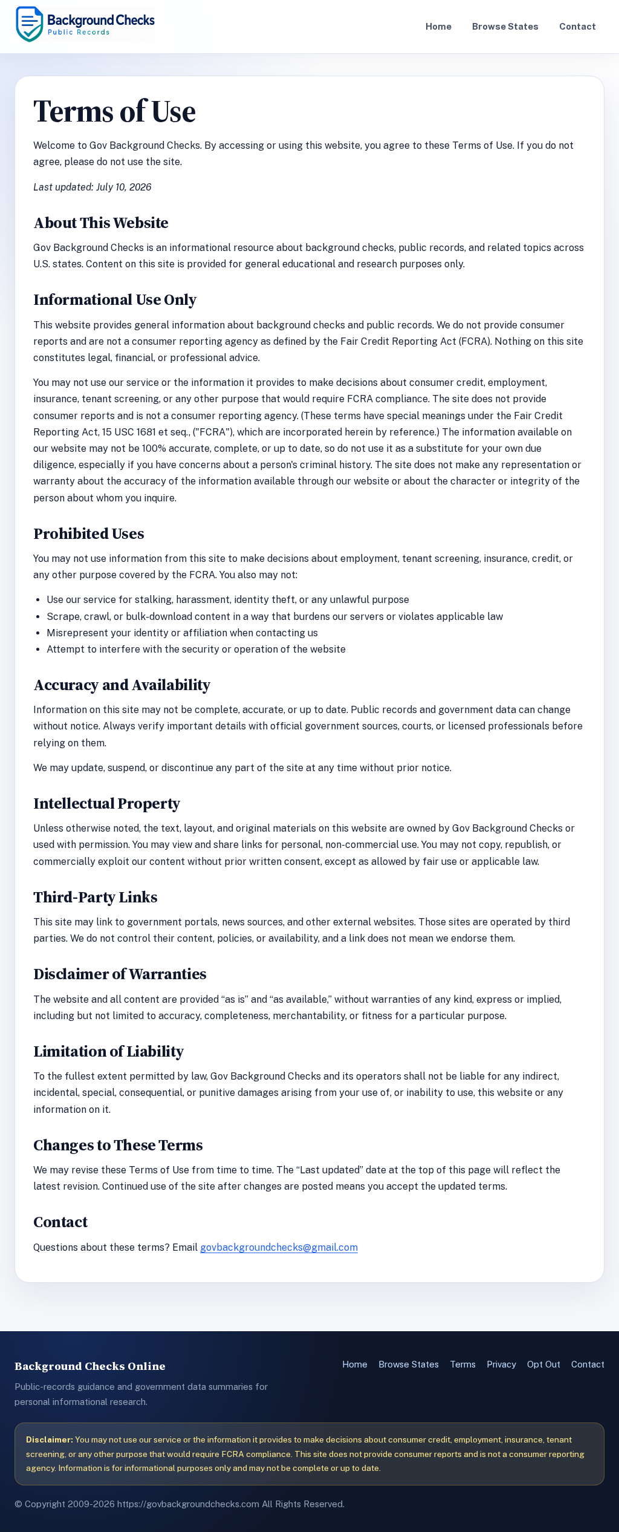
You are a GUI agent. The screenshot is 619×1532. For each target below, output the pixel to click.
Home (439, 26)
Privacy (501, 1364)
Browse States (505, 26)
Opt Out (543, 1364)
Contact (577, 26)
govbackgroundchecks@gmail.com (279, 1247)
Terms (463, 1364)
